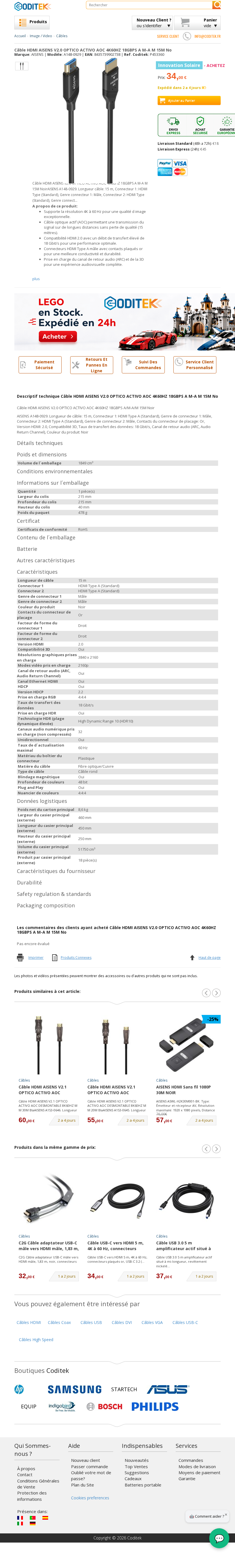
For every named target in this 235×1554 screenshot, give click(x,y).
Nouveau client (85, 1460)
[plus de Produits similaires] (216, 993)
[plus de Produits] (216, 1149)
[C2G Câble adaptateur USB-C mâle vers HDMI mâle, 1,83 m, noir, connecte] (49, 1201)
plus (36, 278)
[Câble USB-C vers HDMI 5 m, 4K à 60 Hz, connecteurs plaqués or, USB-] (117, 1201)
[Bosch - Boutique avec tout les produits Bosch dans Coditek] (104, 1406)
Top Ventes (136, 1466)
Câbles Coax (59, 1322)
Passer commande (89, 1466)
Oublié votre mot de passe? (91, 1475)
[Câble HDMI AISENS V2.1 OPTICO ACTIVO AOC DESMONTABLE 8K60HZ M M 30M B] (49, 1045)
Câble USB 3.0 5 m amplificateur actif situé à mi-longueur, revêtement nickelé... (184, 1261)
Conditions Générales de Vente (38, 1484)
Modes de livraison (197, 1466)
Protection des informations (32, 1496)
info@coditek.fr (208, 36)
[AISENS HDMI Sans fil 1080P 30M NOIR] (186, 1045)
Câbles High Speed (36, 1339)
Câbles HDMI (29, 1322)
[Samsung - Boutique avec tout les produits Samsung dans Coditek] (74, 1389)
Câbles (61, 35)
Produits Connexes (76, 957)
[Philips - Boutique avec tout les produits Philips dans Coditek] (155, 1406)
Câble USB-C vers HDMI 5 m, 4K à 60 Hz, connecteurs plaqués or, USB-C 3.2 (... (117, 1259)
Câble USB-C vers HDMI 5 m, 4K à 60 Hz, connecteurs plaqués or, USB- (115, 1246)
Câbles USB (91, 1322)
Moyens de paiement (199, 1472)
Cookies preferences (90, 1497)
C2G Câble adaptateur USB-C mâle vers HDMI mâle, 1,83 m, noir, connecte (49, 1246)
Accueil (20, 35)
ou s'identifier (154, 22)
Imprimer (36, 957)
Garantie (187, 1478)
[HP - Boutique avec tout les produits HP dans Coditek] (28, 1389)
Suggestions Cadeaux (137, 1475)
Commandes (191, 1460)
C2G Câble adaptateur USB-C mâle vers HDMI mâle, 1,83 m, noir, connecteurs (48, 1259)
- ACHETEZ (191, 65)
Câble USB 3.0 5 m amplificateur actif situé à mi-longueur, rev (183, 1246)
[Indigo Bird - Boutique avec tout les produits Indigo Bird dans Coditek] (62, 1406)
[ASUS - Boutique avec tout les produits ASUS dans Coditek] (168, 1389)
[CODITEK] (45, 6)
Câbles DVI (122, 1322)
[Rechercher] (216, 5)
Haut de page (210, 957)
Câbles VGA (152, 1322)
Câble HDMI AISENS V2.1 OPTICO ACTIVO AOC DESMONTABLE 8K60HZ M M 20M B (115, 1090)
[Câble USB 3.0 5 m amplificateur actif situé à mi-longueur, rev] (186, 1201)
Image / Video (41, 35)
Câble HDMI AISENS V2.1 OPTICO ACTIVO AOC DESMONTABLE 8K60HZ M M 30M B (47, 1090)
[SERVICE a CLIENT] (187, 36)
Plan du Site (82, 1485)
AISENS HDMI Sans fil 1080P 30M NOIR (183, 1089)
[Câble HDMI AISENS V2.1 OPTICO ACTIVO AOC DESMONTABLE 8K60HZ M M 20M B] (117, 1045)
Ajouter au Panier (181, 100)
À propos (26, 1468)
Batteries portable (143, 1485)
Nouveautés (137, 1460)
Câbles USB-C (185, 1322)
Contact (24, 1474)
